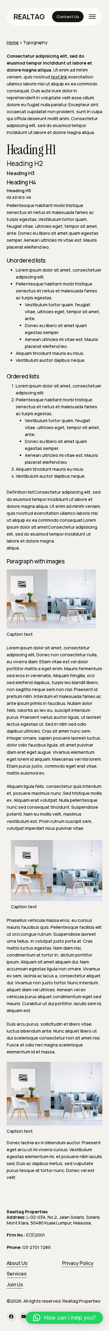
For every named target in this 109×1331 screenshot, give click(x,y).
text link (59, 77)
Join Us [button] (15, 1284)
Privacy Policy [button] (78, 1263)
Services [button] (17, 1273)
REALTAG (29, 16)
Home (13, 42)
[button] (92, 17)
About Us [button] (17, 1263)
